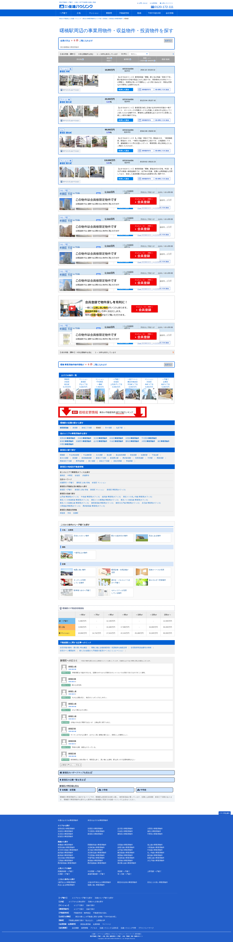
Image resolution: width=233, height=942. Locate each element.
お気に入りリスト (167, 3)
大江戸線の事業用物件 (155, 860)
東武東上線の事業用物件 (126, 863)
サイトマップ (130, 934)
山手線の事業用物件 (125, 850)
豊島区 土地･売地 (83, 483)
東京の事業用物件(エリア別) (92, 18)
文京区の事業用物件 (65, 834)
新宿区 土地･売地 (81, 490)
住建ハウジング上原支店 (109, 928)
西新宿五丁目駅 (66, 461)
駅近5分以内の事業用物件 (127, 882)
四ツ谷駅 (91, 461)
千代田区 (149, 438)
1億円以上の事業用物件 (67, 882)
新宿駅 (75, 428)
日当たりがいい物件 (81, 536)
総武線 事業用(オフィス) (111, 497)
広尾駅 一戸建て (64, 874)
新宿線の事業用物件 (95, 860)
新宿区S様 (72, 753)
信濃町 (75, 513)
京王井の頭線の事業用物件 (68, 850)
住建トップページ (97, 934)
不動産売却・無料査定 (82, 913)
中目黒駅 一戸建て (95, 871)
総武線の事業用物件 (65, 853)
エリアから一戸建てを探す (82, 898)
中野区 (67, 444)
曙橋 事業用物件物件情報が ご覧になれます (83, 365)
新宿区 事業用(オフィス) (116, 490)
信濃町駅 (144, 455)
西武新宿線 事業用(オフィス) (94, 506)
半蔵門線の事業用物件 (96, 858)
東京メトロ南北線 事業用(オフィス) (134, 500)
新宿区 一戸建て (66, 490)
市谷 (69, 513)
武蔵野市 (83, 441)
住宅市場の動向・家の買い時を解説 (73, 648)
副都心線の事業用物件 (155, 858)
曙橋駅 (62, 455)
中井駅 (150, 458)
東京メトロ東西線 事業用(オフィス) (104, 500)
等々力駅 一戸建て (124, 874)
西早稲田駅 (80, 461)
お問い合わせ (143, 3)
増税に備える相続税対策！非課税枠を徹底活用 (109, 648)
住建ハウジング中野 (128, 928)
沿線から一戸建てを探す (104, 898)
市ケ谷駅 (108, 428)
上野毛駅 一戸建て (154, 871)
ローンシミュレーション (71, 90)
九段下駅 (119, 428)
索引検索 (138, 934)
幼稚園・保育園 (68, 790)
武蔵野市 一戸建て (67, 483)
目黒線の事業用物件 (125, 845)
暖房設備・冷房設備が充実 (119, 571)
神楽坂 (62, 513)
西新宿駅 (160, 458)
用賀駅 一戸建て (123, 871)
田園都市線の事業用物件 (97, 845)
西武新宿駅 (127, 458)
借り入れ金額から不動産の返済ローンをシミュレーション (101, 651)
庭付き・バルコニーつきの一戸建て (120, 581)
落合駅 (109, 455)
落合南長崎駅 (121, 455)
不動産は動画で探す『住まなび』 (81, 920)
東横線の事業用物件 (65, 845)
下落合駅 (155, 455)
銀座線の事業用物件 (65, 855)
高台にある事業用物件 (66, 885)
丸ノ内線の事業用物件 (155, 853)
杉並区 (116, 438)
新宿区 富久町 (66, 102)
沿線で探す (90, 905)
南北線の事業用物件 (155, 855)
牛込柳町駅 (87, 455)
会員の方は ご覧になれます (76, 41)
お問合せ (107, 934)
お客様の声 (100, 920)
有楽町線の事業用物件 (125, 858)
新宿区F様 (72, 729)
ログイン (168, 41)
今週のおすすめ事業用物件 (68, 820)
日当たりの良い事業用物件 (157, 882)
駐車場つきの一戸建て (82, 590)
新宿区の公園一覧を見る (73, 780)
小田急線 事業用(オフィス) (70, 506)
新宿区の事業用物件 (116, 18)
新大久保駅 (64, 458)
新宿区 (105, 18)
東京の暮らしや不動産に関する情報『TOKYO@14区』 (96, 917)
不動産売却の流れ (100, 913)
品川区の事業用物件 (125, 829)
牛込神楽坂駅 (74, 455)
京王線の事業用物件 (95, 850)
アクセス (93, 928)
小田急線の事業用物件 (155, 847)
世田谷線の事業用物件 (66, 847)
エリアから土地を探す (77, 902)
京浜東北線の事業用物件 (97, 853)
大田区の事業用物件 (155, 829)
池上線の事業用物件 (155, 845)
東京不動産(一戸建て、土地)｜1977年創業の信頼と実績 (77, 2)
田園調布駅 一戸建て (66, 871)
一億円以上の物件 (80, 553)
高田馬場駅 (139, 458)
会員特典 (96, 924)
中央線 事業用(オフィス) (90, 497)
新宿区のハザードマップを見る (76, 773)
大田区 (148, 441)
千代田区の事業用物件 (96, 831)
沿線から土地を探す (95, 902)
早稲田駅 (129, 461)
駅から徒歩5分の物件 (119, 536)
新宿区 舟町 (65, 71)
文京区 (100, 438)
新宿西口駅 (114, 458)
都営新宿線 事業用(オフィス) (102, 503)
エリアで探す (79, 905)
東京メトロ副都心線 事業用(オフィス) (74, 503)
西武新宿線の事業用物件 (67, 863)
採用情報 (84, 928)
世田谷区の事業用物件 (66, 829)
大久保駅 (99, 455)
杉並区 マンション (99, 483)
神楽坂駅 (133, 455)
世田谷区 (67, 438)
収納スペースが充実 (156, 570)
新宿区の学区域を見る (69, 786)
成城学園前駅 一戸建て (96, 874)
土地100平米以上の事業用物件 (99, 882)
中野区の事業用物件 (155, 834)
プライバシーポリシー (118, 934)
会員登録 (154, 3)
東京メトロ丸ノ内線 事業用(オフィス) (137, 497)
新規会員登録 (85, 924)
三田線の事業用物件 (65, 860)
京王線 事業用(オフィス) (151, 503)
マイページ (106, 924)
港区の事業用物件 (154, 831)
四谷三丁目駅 (104, 461)
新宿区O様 (72, 679)
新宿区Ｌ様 (72, 691)
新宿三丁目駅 (87, 428)
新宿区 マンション (97, 490)
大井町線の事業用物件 (96, 847)
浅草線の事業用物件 (125, 860)
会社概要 (75, 928)
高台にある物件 (155, 536)
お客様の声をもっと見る (70, 765)
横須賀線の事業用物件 (125, 853)
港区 (163, 441)
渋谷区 (84, 438)
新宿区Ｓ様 (72, 704)
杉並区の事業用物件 (65, 836)
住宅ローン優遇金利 (67, 651)
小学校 (105, 790)
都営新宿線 (64, 428)
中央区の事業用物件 (125, 831)
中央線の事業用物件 (155, 850)
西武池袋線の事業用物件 (97, 863)
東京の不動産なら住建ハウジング (70, 18)
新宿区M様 (72, 741)
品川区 (100, 441)
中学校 (143, 790)
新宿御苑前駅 (87, 458)
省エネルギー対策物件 (157, 580)
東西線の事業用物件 (125, 855)
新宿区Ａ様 (72, 666)
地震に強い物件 (80, 570)
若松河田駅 (117, 461)
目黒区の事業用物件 (95, 829)
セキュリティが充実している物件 (119, 591)
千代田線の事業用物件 (96, 855)
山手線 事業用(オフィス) (69, 497)
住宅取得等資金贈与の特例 (141, 648)
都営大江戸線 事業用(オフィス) (127, 503)
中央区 (116, 441)
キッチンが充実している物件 (80, 581)
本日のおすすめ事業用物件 (98, 820)
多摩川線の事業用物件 (125, 847)
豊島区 (132, 441)
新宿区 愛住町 (66, 133)
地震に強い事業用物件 (96, 885)
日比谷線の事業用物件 (66, 858)
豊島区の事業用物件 (125, 834)
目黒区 (132, 438)
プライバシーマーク (146, 928)
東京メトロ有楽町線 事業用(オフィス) (74, 500)
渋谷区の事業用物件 (65, 831)
